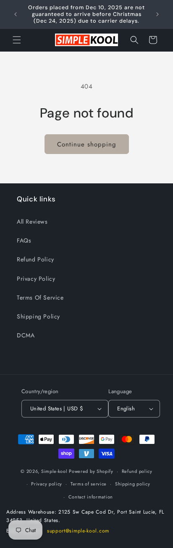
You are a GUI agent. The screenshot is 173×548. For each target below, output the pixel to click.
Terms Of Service (40, 297)
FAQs (24, 240)
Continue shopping (86, 144)
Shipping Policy (38, 316)
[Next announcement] (157, 14)
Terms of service (89, 483)
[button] (17, 40)
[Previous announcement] (15, 14)
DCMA (25, 335)
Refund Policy (35, 259)
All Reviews (32, 221)
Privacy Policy (36, 278)
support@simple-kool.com (78, 531)
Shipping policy (132, 483)
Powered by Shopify (91, 471)
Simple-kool (54, 471)
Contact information (90, 496)
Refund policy (137, 471)
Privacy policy (46, 483)
